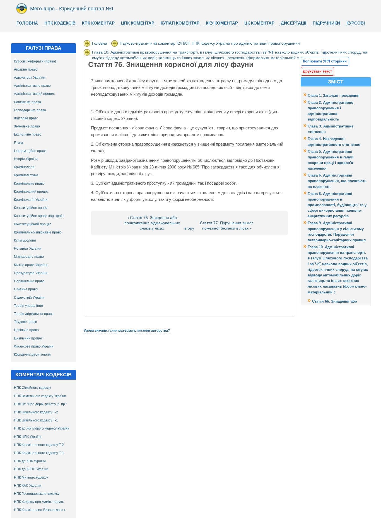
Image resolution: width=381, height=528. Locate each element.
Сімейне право (26, 289)
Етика (18, 143)
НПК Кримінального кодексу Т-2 (39, 445)
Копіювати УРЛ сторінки (325, 61)
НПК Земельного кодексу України (40, 396)
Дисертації (293, 23)
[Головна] (21, 13)
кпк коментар (98, 23)
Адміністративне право (32, 86)
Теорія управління (28, 306)
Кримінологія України (30, 200)
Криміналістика (26, 175)
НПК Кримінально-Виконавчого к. (40, 510)
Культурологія (25, 240)
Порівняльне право (29, 281)
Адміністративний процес (34, 94)
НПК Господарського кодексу (36, 494)
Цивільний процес (28, 338)
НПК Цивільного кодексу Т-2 (36, 412)
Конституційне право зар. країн (39, 216)
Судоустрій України (29, 298)
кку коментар (222, 23)
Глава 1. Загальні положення (334, 95)
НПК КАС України (27, 486)
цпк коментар (137, 23)
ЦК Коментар (259, 23)
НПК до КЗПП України (31, 469)
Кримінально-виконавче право (38, 232)
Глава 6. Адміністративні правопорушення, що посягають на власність (337, 181)
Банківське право (27, 102)
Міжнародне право (29, 257)
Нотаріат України (27, 248)
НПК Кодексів (60, 23)
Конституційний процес (32, 224)
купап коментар (180, 23)
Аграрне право (25, 69)
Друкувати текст (317, 71)
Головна (27, 23)
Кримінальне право (29, 183)
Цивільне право (26, 330)
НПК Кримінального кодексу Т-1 (39, 453)
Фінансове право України (34, 346)
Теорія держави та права (34, 314)
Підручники (326, 23)
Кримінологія (24, 167)
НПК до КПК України (30, 461)
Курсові (355, 23)
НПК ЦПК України (28, 437)
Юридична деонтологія (32, 354)
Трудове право (25, 322)
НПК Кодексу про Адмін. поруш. (39, 502)
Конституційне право (30, 208)
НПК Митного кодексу (31, 477)
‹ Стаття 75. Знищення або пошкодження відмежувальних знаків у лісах (152, 223)
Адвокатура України (29, 77)
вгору (189, 228)
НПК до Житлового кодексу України (41, 428)
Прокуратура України (30, 273)
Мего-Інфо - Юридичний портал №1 (72, 8)
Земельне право (27, 126)
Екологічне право (27, 134)
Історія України (26, 159)
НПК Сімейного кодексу (32, 388)
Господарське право (30, 110)
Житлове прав (25, 118)
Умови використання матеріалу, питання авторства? (127, 330)
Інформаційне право (30, 151)
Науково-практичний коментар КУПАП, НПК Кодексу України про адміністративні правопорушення (210, 43)
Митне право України (30, 265)
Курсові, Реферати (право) (35, 61)
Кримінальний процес (31, 192)
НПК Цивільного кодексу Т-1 (36, 420)
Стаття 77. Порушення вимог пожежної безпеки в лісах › (226, 225)
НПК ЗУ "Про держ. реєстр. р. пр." (40, 404)
